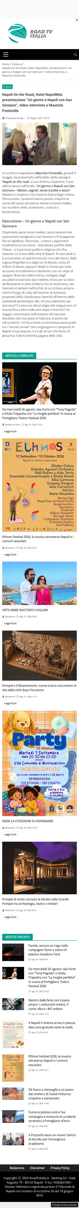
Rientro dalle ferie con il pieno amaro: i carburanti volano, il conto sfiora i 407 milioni (49, 1004)
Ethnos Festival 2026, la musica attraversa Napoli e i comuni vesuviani (49, 1060)
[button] (75, 54)
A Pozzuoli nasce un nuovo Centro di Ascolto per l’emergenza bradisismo (52, 1139)
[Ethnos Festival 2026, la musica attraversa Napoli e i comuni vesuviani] (39, 485)
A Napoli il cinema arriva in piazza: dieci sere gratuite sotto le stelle (52, 1025)
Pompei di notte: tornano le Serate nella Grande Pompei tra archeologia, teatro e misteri (35, 901)
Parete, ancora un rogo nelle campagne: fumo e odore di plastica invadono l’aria (48, 950)
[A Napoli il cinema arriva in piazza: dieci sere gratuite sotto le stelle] (13, 1034)
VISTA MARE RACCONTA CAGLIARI (25, 610)
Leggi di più (10, 431)
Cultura (7, 86)
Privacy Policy (60, 1168)
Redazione (17, 1168)
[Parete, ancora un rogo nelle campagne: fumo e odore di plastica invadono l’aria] (13, 952)
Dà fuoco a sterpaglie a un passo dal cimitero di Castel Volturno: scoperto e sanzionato (51, 1094)
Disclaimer (37, 1168)
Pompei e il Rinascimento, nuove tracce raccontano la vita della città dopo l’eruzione (39, 688)
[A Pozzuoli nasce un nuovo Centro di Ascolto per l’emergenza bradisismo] (13, 1139)
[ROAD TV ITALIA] (29, 33)
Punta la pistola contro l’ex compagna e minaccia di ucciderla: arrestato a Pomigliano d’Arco (52, 1116)
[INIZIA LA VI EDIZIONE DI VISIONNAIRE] (39, 763)
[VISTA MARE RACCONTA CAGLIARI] (39, 583)
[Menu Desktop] (6, 54)
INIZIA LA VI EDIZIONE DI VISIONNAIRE (27, 821)
